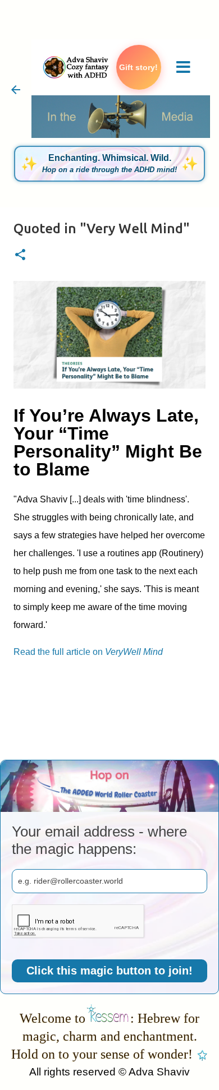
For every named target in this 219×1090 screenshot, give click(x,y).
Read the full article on (88, 652)
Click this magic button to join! (109, 970)
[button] (20, 255)
